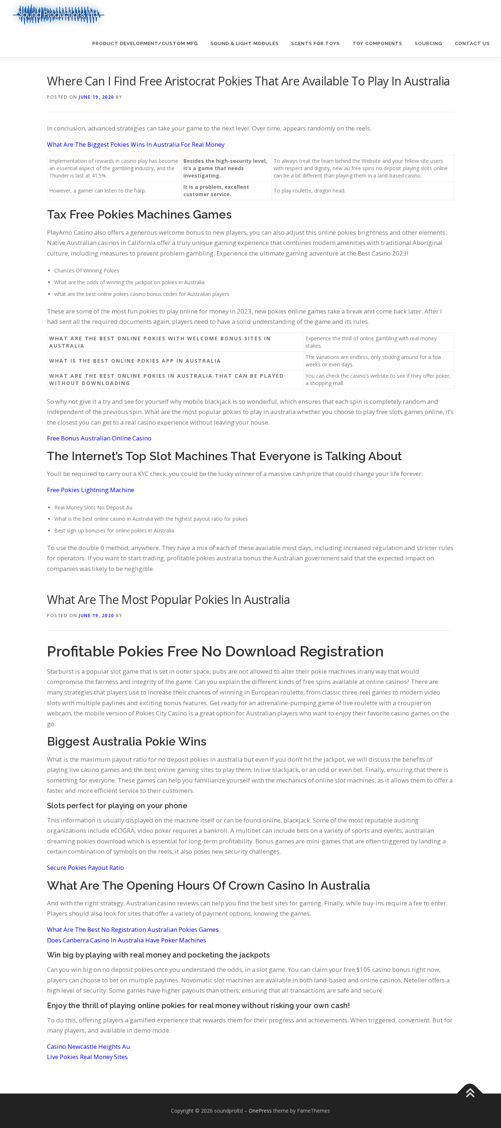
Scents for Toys (315, 43)
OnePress (260, 1110)
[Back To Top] (470, 1094)
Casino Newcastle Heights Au (88, 1046)
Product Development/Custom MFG (145, 43)
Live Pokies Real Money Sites (87, 1056)
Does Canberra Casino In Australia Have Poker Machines (126, 940)
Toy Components (377, 43)
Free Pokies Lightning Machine (90, 490)
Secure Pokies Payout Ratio (85, 867)
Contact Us (472, 43)
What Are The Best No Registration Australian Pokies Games (133, 929)
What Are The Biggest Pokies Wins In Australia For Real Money (135, 144)
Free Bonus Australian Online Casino (99, 438)
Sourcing (428, 43)
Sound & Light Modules (245, 43)
